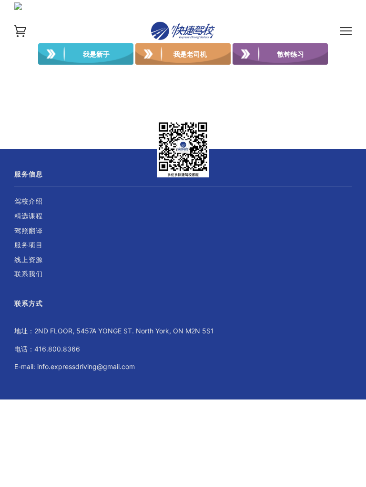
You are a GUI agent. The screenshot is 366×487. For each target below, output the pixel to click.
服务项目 (28, 245)
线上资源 (28, 259)
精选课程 (28, 216)
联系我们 (28, 274)
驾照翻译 (28, 230)
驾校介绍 (28, 201)
